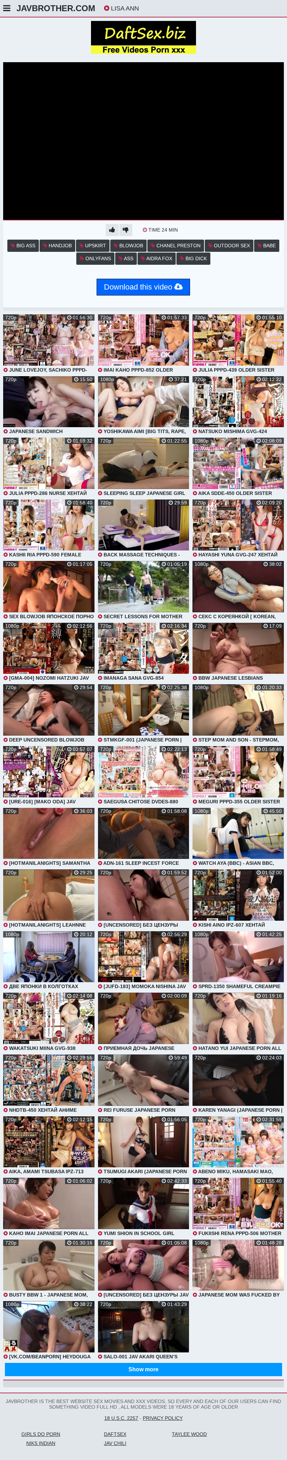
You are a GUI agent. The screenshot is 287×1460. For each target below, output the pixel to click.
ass (128, 258)
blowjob (130, 245)
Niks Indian (40, 1443)
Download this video (139, 287)
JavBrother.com (55, 8)
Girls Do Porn (40, 1434)
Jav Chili (115, 1443)
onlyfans (97, 258)
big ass (25, 245)
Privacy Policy (163, 1418)
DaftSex (115, 1434)
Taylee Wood (189, 1434)
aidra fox (158, 258)
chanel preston (178, 245)
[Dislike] (125, 230)
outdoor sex (231, 245)
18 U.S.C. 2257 (121, 1418)
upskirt (95, 245)
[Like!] (112, 230)
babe (269, 245)
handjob (59, 245)
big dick (195, 258)
